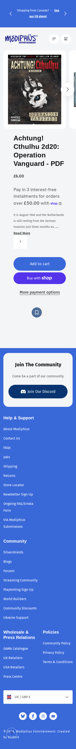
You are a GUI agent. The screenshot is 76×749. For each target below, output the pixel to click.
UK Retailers (12, 658)
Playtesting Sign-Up (18, 590)
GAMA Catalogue (15, 649)
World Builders (14, 599)
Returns (9, 476)
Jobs (6, 457)
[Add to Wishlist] (40, 312)
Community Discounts (20, 608)
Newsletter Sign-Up (18, 494)
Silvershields (13, 552)
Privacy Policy (53, 653)
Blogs (7, 562)
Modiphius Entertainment (36, 731)
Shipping (10, 466)
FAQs (7, 448)
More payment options (40, 292)
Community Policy (57, 643)
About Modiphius (16, 429)
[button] (10, 13)
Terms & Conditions (58, 662)
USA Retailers (13, 667)
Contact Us (11, 438)
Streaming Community (20, 580)
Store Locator (13, 485)
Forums (8, 571)
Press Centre (12, 677)
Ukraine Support (15, 618)
